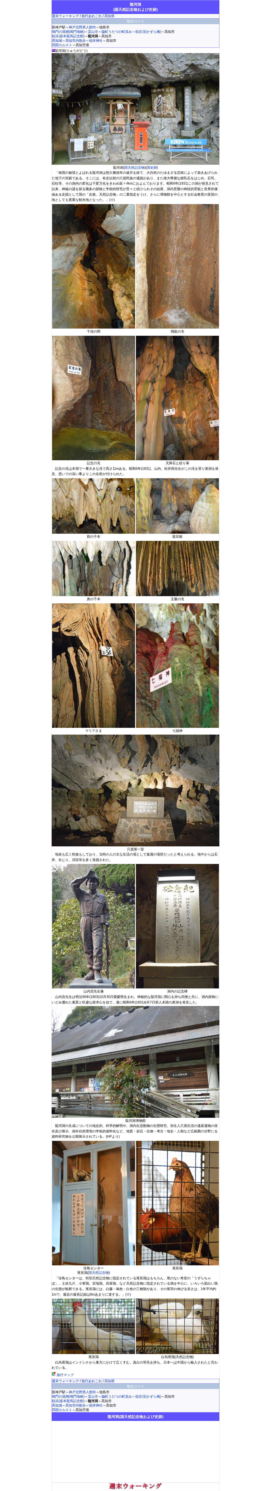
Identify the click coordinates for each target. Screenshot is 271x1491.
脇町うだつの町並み (116, 31)
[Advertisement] (135, 1451)
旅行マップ (65, 1375)
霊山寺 (93, 31)
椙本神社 (96, 40)
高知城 (57, 40)
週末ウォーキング (65, 16)
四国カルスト (62, 45)
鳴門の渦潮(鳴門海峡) (68, 31)
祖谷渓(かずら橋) (148, 31)
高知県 (109, 16)
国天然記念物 (134, 167)
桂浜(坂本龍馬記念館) (68, 36)
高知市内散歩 (75, 40)
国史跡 (152, 167)
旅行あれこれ (92, 16)
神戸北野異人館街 (82, 27)
